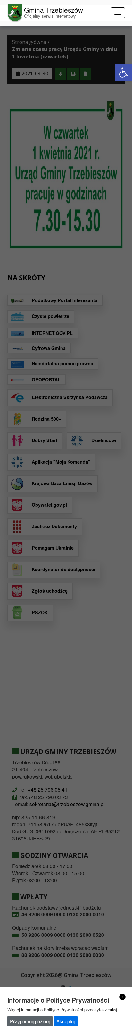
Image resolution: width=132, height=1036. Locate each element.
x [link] (122, 996)
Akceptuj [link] (65, 1021)
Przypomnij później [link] (30, 1021)
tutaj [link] (112, 1009)
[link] (123, 72)
